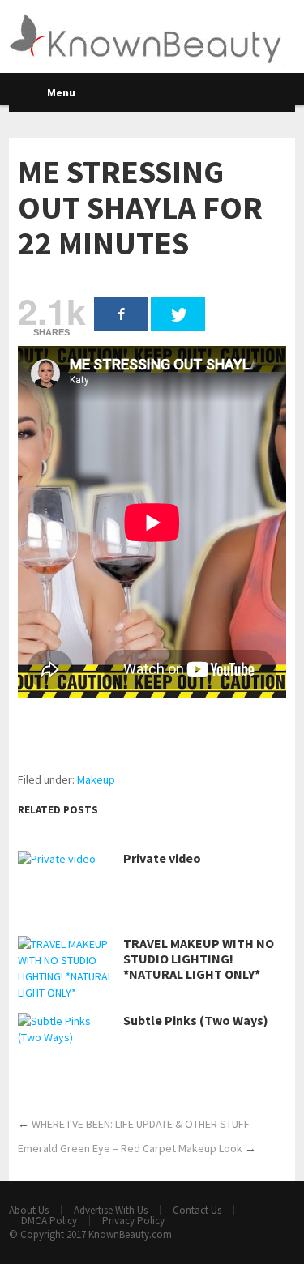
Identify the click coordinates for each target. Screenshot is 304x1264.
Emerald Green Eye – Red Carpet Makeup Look (130, 1148)
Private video (162, 858)
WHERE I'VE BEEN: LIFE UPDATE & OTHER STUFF (141, 1124)
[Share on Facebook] (121, 314)
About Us (29, 1210)
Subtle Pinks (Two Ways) (195, 1020)
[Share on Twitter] (178, 314)
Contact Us (197, 1210)
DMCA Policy (49, 1221)
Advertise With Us (111, 1210)
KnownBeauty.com (130, 1234)
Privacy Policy (133, 1221)
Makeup (96, 779)
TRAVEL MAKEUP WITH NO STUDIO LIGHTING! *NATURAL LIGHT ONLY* (198, 959)
